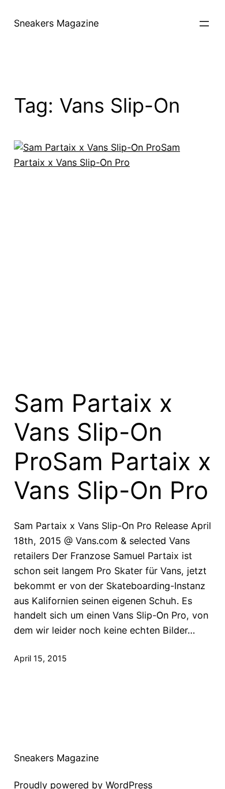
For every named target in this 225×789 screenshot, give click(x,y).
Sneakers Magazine (56, 23)
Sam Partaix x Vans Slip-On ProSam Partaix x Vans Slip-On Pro (112, 447)
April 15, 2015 (40, 658)
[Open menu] (204, 24)
